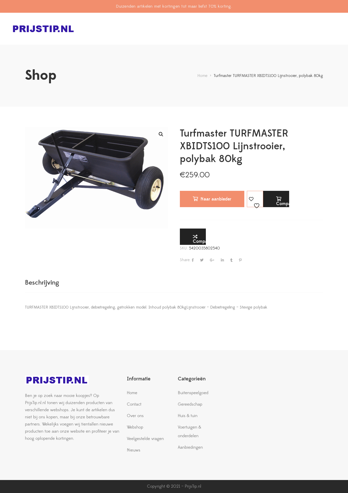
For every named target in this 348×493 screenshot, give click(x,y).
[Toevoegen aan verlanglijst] (255, 199)
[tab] (42, 283)
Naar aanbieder (215, 199)
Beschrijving (42, 283)
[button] (161, 134)
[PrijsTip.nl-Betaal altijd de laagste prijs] (43, 28)
